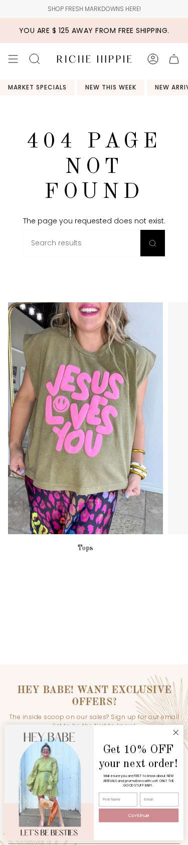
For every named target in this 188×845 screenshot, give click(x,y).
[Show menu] (13, 58)
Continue (138, 816)
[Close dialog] (175, 733)
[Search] (152, 243)
